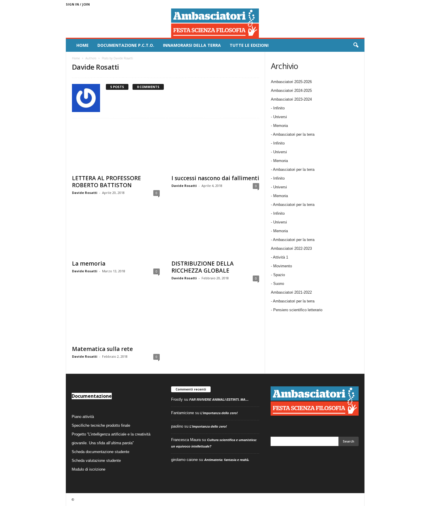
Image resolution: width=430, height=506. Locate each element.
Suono (278, 283)
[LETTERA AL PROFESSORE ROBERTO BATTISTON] (116, 147)
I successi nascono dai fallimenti (215, 178)
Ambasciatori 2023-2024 (291, 99)
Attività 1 (280, 257)
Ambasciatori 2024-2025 (291, 90)
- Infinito (278, 108)
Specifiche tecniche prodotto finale (101, 425)
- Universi (279, 117)
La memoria (88, 263)
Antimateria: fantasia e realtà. (226, 460)
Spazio (279, 275)
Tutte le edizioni (249, 45)
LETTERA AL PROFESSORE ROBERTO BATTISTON (106, 181)
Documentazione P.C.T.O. (125, 45)
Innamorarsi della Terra (192, 45)
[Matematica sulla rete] (116, 318)
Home (82, 45)
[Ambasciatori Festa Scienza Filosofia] (215, 23)
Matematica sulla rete (102, 349)
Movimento (282, 266)
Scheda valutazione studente (96, 460)
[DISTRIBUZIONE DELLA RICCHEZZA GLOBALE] (215, 233)
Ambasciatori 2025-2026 (291, 82)
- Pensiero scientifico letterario (296, 310)
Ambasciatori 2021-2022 (291, 292)
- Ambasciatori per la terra (292, 134)
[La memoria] (116, 233)
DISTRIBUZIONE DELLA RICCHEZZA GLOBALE (202, 267)
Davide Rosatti (84, 192)
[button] (355, 45)
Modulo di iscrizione (88, 469)
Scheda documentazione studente (100, 452)
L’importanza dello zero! (219, 413)
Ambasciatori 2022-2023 (291, 248)
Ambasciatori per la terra (293, 301)
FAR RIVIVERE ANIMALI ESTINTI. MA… (219, 399)
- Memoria (279, 125)
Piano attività (83, 416)
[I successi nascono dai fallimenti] (215, 147)
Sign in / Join (78, 4)
